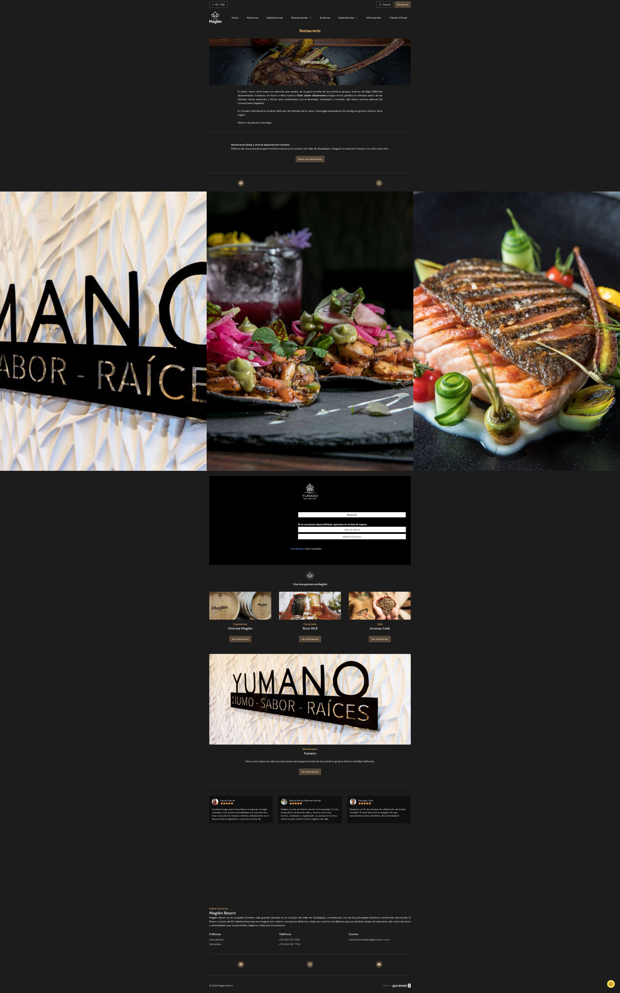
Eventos (325, 17)
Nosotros (252, 17)
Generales (215, 944)
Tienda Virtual (398, 17)
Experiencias (346, 17)
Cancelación (216, 939)
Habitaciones (275, 17)
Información (373, 17)
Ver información (240, 639)
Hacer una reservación (310, 159)
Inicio (235, 17)
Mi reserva (402, 4)
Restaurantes (299, 17)
